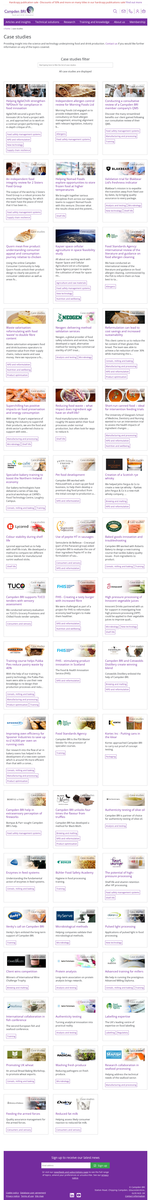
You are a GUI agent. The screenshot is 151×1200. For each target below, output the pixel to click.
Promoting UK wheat (19, 1065)
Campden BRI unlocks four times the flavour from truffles (73, 813)
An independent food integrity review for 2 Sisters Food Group (24, 182)
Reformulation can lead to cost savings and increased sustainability (122, 331)
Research (69, 22)
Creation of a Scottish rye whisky (121, 476)
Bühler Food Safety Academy (74, 872)
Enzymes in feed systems (22, 872)
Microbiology (134, 205)
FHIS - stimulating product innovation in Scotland (73, 662)
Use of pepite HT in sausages (74, 537)
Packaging (111, 756)
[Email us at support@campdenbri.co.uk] (123, 11)
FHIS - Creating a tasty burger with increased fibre (75, 598)
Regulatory (122, 1032)
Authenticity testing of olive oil (125, 810)
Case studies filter (75, 59)
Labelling (110, 1032)
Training (110, 141)
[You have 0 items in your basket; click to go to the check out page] (143, 11)
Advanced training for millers (124, 971)
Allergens (61, 134)
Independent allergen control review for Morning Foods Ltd (75, 102)
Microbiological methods (72, 926)
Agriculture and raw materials (71, 282)
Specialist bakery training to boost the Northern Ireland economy (24, 478)
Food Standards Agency (71, 733)
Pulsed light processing (120, 926)
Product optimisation (17, 375)
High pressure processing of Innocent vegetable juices (123, 598)
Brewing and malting (116, 501)
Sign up (102, 1165)
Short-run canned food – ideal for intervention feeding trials (125, 407)
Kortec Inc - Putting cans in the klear (122, 735)
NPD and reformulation (18, 139)
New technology (15, 144)
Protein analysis (66, 971)
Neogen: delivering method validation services (73, 329)
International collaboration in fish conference (25, 1018)
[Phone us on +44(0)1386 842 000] (130, 11)
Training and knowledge (94, 22)
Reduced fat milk (67, 1113)
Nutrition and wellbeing (68, 298)
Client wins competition (21, 971)
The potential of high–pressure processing (119, 874)
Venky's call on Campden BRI (25, 926)
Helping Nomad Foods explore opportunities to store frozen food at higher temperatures (75, 184)
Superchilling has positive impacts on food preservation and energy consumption (25, 409)
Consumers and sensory (68, 562)
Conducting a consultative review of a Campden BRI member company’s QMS (122, 104)
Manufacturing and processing (121, 136)
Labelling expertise (117, 1016)
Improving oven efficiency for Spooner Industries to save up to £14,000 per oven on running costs (26, 739)
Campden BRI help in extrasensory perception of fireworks (24, 813)
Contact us (111, 43)
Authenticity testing (68, 1016)
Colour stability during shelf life (24, 538)
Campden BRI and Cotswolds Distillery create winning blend (124, 664)
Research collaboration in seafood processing (122, 1066)
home (7, 28)
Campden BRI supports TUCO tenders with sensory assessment (25, 600)
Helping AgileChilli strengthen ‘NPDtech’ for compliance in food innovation (25, 104)
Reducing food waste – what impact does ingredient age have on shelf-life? (74, 409)
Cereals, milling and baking (119, 361)
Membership (137, 22)
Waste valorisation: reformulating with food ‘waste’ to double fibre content (22, 333)
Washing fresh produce (71, 1065)
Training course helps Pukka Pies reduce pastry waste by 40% (24, 664)
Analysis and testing (116, 205)
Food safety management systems (24, 134)
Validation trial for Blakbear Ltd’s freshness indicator (123, 180)
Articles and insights (18, 22)
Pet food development (70, 474)
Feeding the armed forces (23, 1113)
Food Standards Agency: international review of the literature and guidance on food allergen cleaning (123, 251)
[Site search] (115, 11)
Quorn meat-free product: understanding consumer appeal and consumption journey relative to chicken (23, 251)
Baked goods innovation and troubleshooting (124, 538)
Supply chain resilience (18, 150)
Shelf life (60, 215)
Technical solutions (47, 22)
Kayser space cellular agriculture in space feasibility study (75, 249)
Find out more (134, 2)
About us (119, 22)
